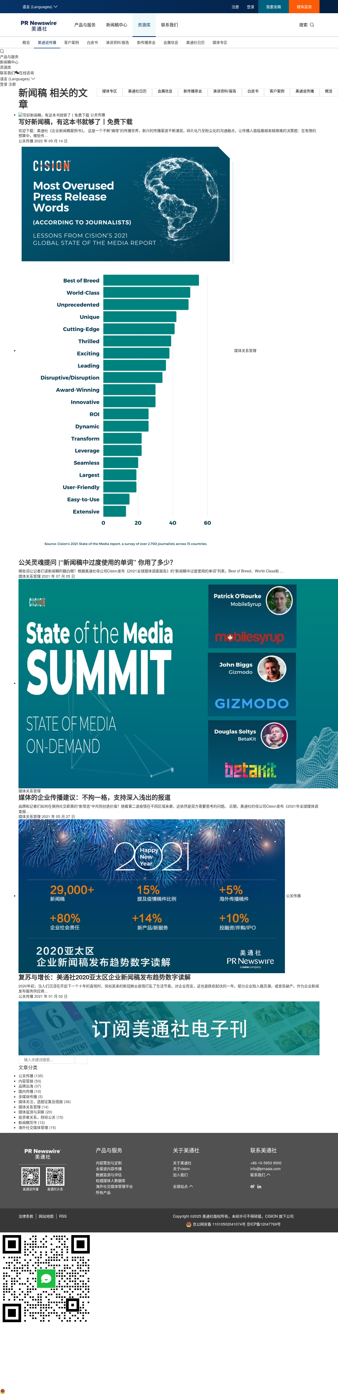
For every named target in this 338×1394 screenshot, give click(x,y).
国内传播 (25, 1091)
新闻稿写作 (27, 1122)
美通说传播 (47, 42)
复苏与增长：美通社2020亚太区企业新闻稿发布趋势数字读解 (104, 976)
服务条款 (7, 1365)
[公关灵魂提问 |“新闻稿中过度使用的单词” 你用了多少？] (126, 350)
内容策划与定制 (109, 1162)
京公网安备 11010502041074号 (219, 1224)
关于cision (181, 1168)
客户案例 (71, 42)
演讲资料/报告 (117, 42)
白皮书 (92, 42)
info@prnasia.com (265, 1168)
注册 (235, 6)
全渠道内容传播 (109, 1168)
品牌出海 (25, 1086)
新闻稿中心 (116, 25)
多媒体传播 (27, 1096)
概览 (26, 42)
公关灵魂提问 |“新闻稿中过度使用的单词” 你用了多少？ (97, 562)
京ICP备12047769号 (264, 1224)
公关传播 (97, 114)
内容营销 (25, 1081)
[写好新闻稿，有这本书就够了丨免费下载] (54, 114)
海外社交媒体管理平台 (114, 1186)
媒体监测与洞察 (31, 1111)
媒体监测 (304, 6)
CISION (271, 1216)
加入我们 (180, 1174)
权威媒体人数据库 (110, 1180)
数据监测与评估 (109, 1174)
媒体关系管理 (245, 350)
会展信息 (170, 42)
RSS (63, 1216)
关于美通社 (186, 1150)
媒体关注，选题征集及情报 (40, 1101)
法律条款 (25, 1216)
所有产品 (103, 1192)
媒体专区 (220, 42)
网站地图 (46, 1216)
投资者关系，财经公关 (36, 1117)
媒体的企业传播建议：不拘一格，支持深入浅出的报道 (94, 797)
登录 (250, 6)
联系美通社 (263, 1150)
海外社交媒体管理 (33, 1127)
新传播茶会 (146, 42)
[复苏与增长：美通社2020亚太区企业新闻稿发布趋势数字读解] (152, 895)
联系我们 (169, 25)
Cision (5, 1385)
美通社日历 (195, 42)
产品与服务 (85, 25)
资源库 (144, 25)
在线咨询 (26, 72)
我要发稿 (273, 6)
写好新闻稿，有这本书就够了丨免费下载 (75, 121)
